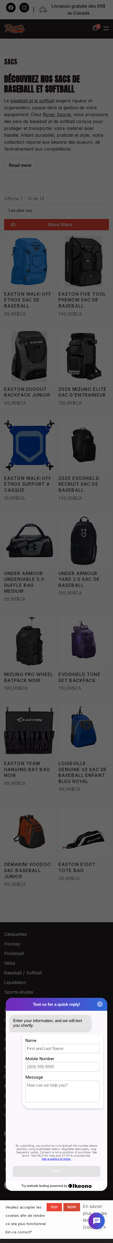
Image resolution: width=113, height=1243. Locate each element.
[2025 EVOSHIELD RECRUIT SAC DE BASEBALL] (83, 446)
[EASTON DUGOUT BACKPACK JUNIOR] (29, 357)
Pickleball (14, 953)
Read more (20, 165)
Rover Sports (57, 114)
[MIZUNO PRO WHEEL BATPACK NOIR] (29, 642)
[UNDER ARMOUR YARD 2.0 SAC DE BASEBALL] (83, 541)
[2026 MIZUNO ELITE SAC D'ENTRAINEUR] (83, 357)
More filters (60, 224)
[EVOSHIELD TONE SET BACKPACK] (83, 642)
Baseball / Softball (23, 972)
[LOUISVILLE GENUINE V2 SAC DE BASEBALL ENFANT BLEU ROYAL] (83, 731)
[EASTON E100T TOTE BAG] (83, 832)
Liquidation (15, 982)
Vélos (9, 963)
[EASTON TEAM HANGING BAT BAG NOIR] (29, 731)
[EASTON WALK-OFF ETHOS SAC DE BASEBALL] (29, 262)
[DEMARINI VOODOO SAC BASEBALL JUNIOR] (29, 832)
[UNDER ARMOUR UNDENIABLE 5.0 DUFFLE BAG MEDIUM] (29, 541)
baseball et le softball (32, 100)
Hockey (12, 944)
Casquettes (15, 934)
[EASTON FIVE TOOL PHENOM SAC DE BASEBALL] (83, 262)
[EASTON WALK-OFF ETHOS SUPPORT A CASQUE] (29, 446)
